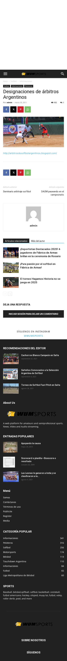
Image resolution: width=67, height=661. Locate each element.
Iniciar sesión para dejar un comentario (33, 314)
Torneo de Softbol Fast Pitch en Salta (40, 385)
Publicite (7, 511)
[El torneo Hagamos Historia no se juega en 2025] (11, 282)
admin (9, 102)
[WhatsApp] (28, 109)
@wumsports (33, 335)
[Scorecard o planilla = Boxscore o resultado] (9, 462)
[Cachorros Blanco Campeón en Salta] (11, 359)
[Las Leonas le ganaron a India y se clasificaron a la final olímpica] (11, 477)
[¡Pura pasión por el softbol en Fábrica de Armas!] (11, 267)
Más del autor (38, 241)
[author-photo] (33, 221)
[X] (13, 109)
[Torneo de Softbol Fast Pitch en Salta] (11, 388)
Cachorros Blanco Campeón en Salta (40, 355)
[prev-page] (5, 294)
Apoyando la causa (31, 443)
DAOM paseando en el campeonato (52, 193)
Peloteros (28, 86)
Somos (6, 497)
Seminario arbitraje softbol (17, 191)
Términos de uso (12, 506)
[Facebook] (6, 109)
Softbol (14, 81)
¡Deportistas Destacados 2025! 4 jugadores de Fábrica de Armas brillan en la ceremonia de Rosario (40, 253)
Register (7, 516)
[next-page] (10, 294)
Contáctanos (9, 502)
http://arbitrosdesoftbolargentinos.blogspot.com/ (30, 153)
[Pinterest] (20, 109)
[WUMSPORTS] (31, 420)
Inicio (5, 81)
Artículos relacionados (16, 241)
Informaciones (26, 81)
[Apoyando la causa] (10, 447)
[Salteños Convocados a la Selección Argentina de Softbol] (10, 374)
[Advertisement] (33, 35)
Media (6, 520)
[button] (5, 74)
